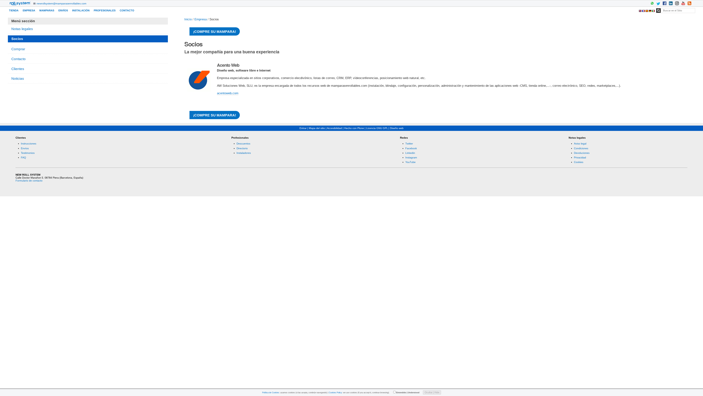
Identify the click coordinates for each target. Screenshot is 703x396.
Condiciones (581, 148)
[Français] (644, 10)
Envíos (63, 10)
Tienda (13, 10)
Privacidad (580, 157)
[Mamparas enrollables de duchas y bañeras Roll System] (20, 3)
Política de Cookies (270, 392)
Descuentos (243, 143)
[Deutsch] (650, 10)
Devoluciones (581, 152)
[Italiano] (653, 10)
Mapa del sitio (317, 128)
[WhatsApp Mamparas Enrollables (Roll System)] (652, 3)
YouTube (410, 162)
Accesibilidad (334, 128)
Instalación (81, 10)
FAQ (23, 157)
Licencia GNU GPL (377, 128)
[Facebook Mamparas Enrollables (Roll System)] (664, 3)
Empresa (29, 10)
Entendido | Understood (407, 392)
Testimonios (28, 152)
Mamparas (46, 10)
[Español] (647, 10)
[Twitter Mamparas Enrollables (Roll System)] (658, 3)
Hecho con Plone (354, 128)
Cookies (578, 162)
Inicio (188, 19)
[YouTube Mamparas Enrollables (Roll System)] (683, 3)
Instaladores (244, 152)
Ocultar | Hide (432, 392)
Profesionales (105, 10)
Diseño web (396, 128)
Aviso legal (580, 143)
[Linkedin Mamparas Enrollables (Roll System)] (671, 3)
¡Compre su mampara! (214, 32)
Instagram (411, 157)
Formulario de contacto (29, 180)
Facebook (411, 148)
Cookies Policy (335, 392)
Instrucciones (28, 143)
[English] (640, 10)
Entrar (303, 128)
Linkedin (410, 152)
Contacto (127, 10)
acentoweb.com (227, 93)
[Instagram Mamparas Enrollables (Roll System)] (677, 3)
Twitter (409, 143)
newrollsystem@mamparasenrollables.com (61, 3)
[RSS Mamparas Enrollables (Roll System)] (689, 3)
